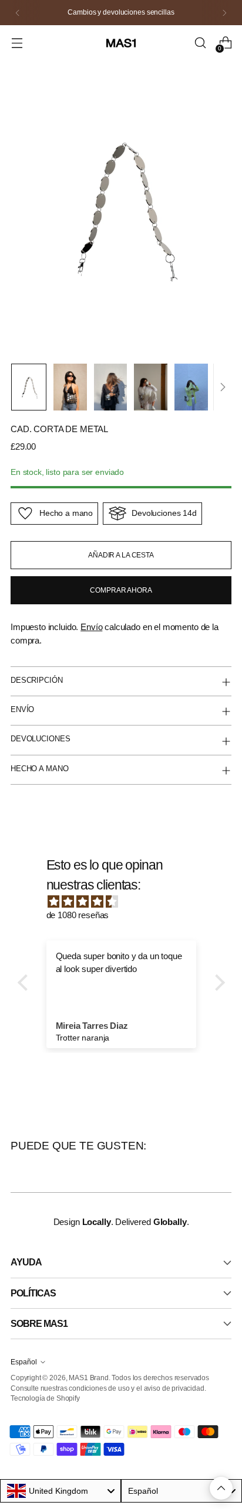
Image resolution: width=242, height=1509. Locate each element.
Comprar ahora (121, 590)
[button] (25, 982)
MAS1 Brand (88, 1378)
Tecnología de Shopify (45, 1398)
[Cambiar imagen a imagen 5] (191, 387)
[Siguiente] (224, 12)
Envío (91, 627)
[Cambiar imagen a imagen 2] (70, 387)
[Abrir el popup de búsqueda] (200, 43)
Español (24, 1362)
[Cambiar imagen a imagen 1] (28, 387)
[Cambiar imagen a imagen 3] (110, 387)
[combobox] (60, 1491)
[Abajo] (222, 387)
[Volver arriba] (221, 1488)
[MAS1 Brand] (121, 43)
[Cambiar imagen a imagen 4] (150, 387)
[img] (127, 902)
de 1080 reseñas (77, 915)
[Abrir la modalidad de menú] (17, 43)
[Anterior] (18, 12)
